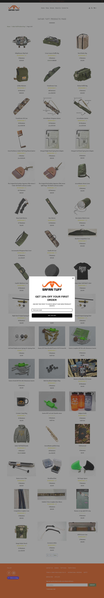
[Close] (73, 278)
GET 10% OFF (52, 315)
